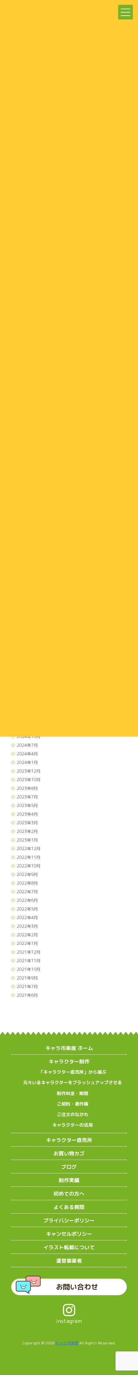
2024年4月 (27, 754)
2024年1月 (27, 762)
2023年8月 (27, 788)
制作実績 (69, 1180)
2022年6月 (27, 900)
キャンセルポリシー (69, 1233)
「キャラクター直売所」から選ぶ (72, 1072)
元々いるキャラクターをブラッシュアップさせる (72, 1082)
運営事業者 (69, 1260)
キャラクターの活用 (72, 1125)
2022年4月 (27, 917)
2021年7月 (27, 986)
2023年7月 (27, 797)
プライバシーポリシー (69, 1220)
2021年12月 (28, 952)
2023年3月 (27, 823)
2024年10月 (28, 736)
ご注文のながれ (72, 1114)
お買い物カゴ (69, 1153)
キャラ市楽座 (66, 1343)
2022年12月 (28, 848)
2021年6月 (27, 995)
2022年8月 (27, 883)
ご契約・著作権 (72, 1104)
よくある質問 (69, 1207)
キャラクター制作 (69, 1061)
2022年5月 (27, 909)
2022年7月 (27, 892)
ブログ (69, 1166)
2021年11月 (28, 960)
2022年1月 (27, 943)
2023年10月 (28, 779)
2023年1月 (27, 840)
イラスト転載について (69, 1247)
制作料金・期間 (72, 1093)
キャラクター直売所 (69, 1140)
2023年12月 (28, 771)
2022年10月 (28, 866)
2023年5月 (27, 805)
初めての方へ (69, 1193)
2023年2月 (27, 831)
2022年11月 (28, 857)
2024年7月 (27, 745)
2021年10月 (28, 969)
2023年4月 (27, 814)
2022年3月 (27, 926)
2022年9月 (27, 874)
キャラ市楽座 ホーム (69, 1048)
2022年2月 (27, 935)
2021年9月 (27, 978)
